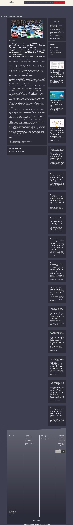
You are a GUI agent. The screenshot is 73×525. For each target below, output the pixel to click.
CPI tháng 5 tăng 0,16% (55, 35)
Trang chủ (2, 16)
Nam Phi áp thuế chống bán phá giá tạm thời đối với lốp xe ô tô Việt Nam (57, 32)
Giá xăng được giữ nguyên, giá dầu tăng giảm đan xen (56, 179)
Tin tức (11, 140)
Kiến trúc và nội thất (54, 49)
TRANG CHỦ (28, 2)
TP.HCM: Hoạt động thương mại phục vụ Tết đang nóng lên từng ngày (57, 246)
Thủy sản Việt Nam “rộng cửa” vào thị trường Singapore (56, 223)
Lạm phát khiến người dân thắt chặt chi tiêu (17, 142)
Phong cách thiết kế (54, 50)
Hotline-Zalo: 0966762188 (59, 2)
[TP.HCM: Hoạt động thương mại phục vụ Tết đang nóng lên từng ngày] (57, 241)
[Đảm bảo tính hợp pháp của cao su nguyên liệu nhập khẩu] (57, 409)
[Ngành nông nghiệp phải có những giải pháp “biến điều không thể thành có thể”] (57, 334)
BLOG (6, 16)
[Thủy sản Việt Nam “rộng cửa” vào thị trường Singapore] (57, 219)
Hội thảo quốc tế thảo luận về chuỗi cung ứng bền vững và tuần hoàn (57, 131)
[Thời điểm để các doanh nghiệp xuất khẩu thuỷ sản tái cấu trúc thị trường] (57, 360)
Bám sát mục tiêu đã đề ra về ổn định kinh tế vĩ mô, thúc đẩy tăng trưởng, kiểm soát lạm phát (57, 156)
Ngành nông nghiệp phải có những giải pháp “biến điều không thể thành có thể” (57, 340)
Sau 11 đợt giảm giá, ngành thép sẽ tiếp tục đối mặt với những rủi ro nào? (57, 270)
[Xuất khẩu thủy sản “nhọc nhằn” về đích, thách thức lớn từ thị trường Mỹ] (57, 310)
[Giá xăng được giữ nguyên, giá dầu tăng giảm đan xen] (57, 175)
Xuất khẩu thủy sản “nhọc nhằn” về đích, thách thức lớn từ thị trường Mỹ (57, 315)
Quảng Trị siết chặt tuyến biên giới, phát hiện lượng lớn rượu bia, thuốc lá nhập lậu (57, 25)
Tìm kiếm (60, 449)
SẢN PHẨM (34, 2)
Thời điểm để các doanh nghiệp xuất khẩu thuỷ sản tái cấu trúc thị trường (56, 365)
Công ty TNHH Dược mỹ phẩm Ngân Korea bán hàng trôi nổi (57, 201)
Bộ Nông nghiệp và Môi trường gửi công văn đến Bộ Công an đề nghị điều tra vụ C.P (57, 74)
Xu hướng (52, 55)
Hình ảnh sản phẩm (54, 47)
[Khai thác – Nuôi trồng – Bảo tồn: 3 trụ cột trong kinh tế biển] (57, 98)
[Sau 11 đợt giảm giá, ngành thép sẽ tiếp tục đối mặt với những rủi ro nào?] (57, 265)
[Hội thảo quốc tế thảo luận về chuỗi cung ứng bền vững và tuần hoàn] (57, 126)
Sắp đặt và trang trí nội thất (55, 52)
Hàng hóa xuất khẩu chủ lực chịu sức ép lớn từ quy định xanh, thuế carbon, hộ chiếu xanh (57, 390)
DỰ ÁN (46, 2)
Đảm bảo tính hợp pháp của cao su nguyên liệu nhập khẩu (56, 414)
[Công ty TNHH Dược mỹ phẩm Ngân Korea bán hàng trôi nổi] (57, 196)
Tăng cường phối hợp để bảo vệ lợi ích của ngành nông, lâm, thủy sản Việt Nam (57, 290)
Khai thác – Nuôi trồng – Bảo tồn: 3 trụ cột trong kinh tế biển (57, 103)
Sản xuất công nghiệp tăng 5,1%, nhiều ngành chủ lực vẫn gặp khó (21, 141)
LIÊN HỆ (51, 2)
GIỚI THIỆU (40, 2)
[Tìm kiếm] (63, 451)
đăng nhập (14, 151)
